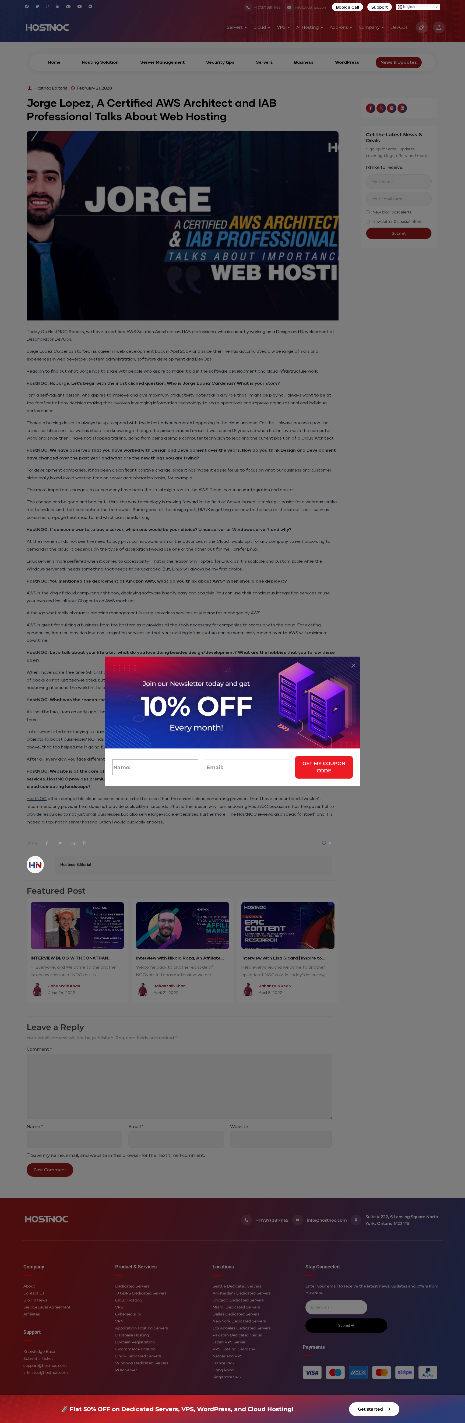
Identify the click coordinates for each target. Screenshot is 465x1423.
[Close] (353, 665)
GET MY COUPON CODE (324, 767)
